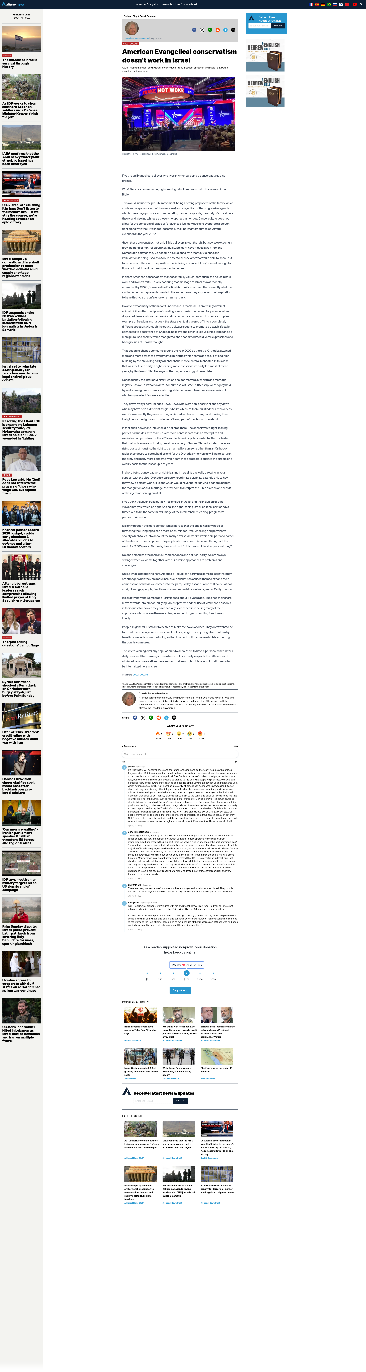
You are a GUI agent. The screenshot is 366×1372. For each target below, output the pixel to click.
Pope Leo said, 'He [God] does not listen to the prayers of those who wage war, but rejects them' (21, 486)
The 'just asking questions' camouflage (20, 643)
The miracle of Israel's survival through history (19, 63)
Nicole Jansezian (132, 1040)
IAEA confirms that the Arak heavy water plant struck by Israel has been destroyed (20, 158)
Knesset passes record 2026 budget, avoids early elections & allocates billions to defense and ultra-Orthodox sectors (20, 538)
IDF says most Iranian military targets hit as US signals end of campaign (19, 884)
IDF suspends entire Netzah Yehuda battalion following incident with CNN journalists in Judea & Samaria (19, 321)
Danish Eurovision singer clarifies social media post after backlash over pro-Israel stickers (19, 786)
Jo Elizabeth (130, 1078)
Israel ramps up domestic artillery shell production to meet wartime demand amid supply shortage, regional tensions (20, 267)
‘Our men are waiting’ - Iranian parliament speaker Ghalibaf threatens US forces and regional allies (20, 836)
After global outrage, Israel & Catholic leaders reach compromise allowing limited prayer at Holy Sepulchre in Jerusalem (21, 592)
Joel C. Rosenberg (209, 1158)
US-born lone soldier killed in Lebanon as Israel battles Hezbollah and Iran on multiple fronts (21, 1034)
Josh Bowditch (208, 1078)
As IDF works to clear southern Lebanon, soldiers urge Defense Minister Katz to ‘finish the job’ (20, 110)
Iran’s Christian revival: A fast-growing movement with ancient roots (141, 1071)
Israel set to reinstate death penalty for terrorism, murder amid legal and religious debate (20, 373)
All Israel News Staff (172, 1040)
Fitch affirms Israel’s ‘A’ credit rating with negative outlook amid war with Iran (20, 737)
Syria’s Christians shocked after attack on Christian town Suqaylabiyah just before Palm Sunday (19, 689)
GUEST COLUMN (141, 674)
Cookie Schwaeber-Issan (137, 38)
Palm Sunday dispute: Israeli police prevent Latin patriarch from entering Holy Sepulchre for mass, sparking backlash (19, 935)
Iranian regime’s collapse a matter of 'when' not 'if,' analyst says (140, 1030)
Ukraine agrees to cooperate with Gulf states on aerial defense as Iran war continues (21, 985)
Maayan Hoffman (171, 1078)
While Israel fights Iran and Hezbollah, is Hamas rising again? (177, 1071)
